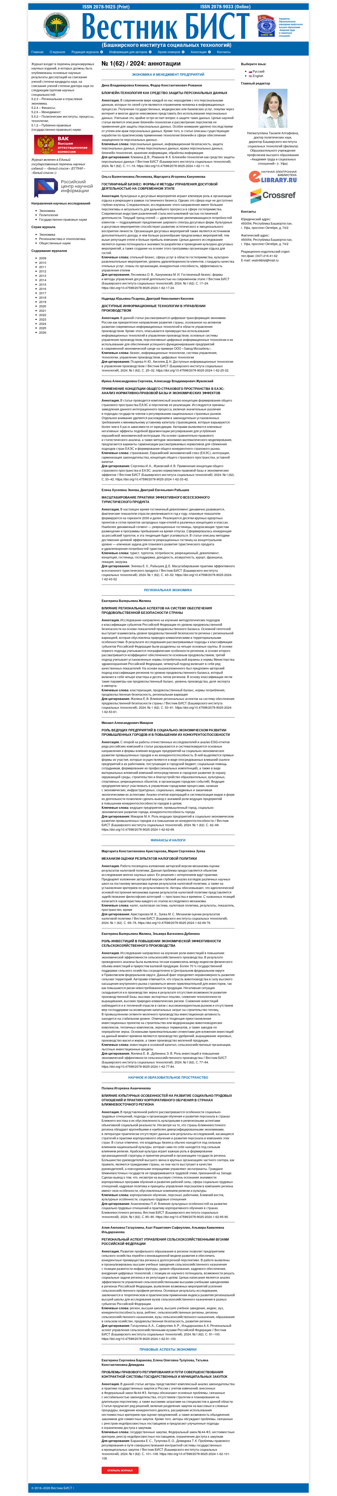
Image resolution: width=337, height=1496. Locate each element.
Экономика (47, 234)
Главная (37, 52)
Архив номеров (169, 52)
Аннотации (199, 52)
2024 (42, 323)
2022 (42, 315)
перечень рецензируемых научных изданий (62, 66)
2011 (42, 267)
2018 (42, 297)
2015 (42, 284)
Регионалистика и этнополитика (62, 238)
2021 (42, 310)
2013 (42, 275)
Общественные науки (55, 243)
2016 (42, 288)
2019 (42, 302)
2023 (42, 319)
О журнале (57, 52)
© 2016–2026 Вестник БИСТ (51, 1488)
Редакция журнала (85, 52)
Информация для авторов (128, 52)
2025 (42, 328)
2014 (42, 280)
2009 (42, 258)
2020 (42, 306)
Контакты (224, 52)
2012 (42, 271)
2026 (42, 332)
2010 (42, 262)
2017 (42, 293)
